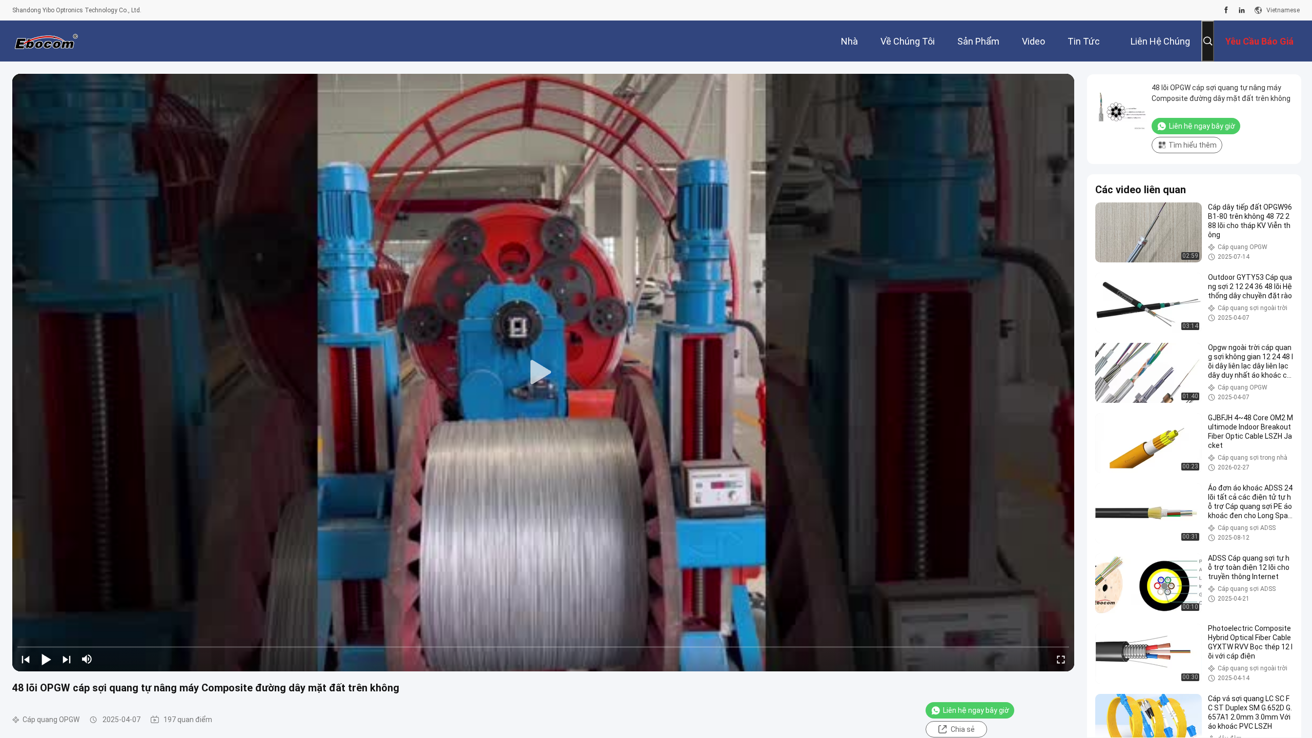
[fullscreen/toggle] (1061, 659)
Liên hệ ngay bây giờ (976, 710)
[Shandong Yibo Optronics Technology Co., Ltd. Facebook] (1226, 10)
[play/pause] (46, 659)
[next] (66, 659)
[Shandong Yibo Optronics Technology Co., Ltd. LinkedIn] (1242, 10)
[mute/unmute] (87, 659)
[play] (543, 372)
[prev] (25, 659)
